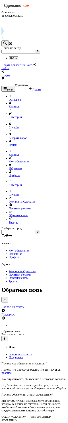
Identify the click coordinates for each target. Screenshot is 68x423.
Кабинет (14, 106)
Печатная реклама (20, 208)
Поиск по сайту (11, 48)
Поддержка (16, 357)
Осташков (15, 99)
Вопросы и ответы (20, 354)
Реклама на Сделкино (22, 201)
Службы (14, 127)
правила (6, 372)
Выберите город (11, 228)
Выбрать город (18, 137)
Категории (15, 117)
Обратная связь (18, 215)
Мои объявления (19, 161)
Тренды (13, 222)
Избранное (15, 168)
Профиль (14, 175)
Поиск (13, 144)
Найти (13, 58)
